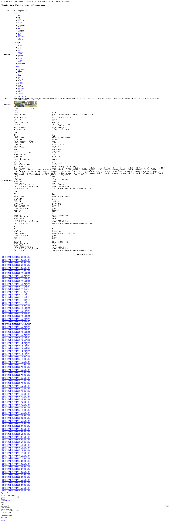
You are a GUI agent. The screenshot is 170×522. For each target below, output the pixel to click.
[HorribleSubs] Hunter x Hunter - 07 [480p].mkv (16, 265)
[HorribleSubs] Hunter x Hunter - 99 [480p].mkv (16, 490)
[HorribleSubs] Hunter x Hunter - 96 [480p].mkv (16, 485)
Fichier (20, 71)
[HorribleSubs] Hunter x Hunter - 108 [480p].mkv (16, 285)
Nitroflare (20, 55)
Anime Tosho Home (6, 1)
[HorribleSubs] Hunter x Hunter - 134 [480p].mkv (16, 331)
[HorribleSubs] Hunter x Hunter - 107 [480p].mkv (16, 283)
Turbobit (20, 58)
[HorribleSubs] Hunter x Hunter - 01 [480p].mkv (16, 256)
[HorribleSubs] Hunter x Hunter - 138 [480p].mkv (16, 337)
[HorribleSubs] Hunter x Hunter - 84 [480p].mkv (16, 466)
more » (40, 107)
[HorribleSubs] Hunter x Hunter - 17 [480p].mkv (16, 359)
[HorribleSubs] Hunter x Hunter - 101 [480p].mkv (16, 273)
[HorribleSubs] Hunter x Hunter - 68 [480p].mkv (16, 441)
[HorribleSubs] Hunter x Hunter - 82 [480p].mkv (16, 463)
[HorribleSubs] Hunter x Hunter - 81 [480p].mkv (16, 461)
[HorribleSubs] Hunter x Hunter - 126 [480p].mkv (16, 316)
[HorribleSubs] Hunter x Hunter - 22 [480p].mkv (16, 367)
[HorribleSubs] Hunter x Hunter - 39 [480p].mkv (16, 395)
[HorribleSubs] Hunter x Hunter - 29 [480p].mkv (16, 379)
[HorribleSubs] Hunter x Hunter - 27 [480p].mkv (16, 375)
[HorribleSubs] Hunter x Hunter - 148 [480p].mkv (16, 355)
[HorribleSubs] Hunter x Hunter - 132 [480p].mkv (16, 328)
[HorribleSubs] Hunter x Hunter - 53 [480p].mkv (16, 417)
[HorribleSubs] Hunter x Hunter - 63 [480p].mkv (16, 433)
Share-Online (21, 31)
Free (19, 50)
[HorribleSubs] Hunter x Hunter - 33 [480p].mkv (16, 385)
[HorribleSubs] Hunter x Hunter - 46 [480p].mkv (16, 406)
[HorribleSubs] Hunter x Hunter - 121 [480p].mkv (16, 308)
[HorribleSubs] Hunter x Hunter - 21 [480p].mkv (16, 366)
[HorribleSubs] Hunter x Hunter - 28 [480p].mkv (16, 377)
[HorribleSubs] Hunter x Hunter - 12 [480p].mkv (16, 305)
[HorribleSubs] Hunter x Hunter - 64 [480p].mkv (16, 434)
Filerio (19, 72)
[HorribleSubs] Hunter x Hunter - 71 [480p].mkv (16, 446)
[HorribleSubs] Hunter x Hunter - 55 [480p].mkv (16, 420)
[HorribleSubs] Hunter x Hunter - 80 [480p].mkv (16, 460)
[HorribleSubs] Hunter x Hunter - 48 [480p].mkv (16, 409)
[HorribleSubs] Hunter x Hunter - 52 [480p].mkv (16, 415)
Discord (3, 520)
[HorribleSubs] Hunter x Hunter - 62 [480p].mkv (16, 431)
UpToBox (20, 60)
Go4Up (16, 13)
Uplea (19, 35)
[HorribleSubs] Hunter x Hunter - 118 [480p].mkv (16, 302)
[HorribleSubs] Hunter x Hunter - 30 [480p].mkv (16, 380)
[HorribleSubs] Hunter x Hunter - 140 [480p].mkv (16, 342)
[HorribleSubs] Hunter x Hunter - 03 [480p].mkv (16, 259)
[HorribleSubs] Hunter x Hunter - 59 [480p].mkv (16, 426)
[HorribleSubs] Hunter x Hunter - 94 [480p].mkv (16, 482)
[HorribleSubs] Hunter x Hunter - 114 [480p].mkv (16, 296)
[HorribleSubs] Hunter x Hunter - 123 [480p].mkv (16, 312)
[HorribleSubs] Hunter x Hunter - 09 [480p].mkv (16, 269)
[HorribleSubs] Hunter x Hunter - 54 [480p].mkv (16, 418)
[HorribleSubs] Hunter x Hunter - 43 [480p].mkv (16, 401)
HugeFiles (20, 77)
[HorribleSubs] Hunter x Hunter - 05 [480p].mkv (16, 262)
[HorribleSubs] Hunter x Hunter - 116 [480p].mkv (16, 299)
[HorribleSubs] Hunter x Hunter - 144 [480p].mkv (16, 348)
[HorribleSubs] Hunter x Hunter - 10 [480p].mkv (16, 270)
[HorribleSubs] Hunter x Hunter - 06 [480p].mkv (16, 264)
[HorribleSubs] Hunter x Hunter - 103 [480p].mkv (16, 277)
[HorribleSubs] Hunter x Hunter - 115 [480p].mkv (16, 297)
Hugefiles (20, 52)
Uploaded (20, 90)
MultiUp (17, 66)
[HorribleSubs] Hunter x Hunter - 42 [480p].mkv (16, 399)
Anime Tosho (4, 492)
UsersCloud (21, 39)
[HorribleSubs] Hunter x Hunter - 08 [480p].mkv (16, 267)
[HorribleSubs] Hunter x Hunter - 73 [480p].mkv (16, 449)
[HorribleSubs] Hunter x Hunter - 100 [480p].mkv (16, 272)
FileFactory (21, 20)
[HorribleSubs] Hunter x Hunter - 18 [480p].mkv (16, 361)
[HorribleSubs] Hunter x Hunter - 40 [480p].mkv (16, 396)
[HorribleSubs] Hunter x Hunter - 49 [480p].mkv (16, 410)
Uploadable (21, 36)
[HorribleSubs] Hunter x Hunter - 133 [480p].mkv (16, 329)
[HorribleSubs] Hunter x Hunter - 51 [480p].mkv (16, 414)
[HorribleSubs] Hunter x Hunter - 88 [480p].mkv (16, 473)
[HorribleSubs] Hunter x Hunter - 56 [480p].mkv (16, 422)
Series (2, 500)
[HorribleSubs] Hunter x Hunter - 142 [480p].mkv (16, 345)
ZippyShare (21, 93)
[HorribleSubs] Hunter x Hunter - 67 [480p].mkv (16, 439)
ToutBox (20, 33)
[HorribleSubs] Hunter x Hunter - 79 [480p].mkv (16, 458)
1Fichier (20, 45)
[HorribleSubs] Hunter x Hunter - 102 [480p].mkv (16, 275)
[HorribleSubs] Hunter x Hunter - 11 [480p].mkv (16, 288)
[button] (37, 106)
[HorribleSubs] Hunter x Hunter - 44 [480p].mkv (16, 403)
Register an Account (6, 509)
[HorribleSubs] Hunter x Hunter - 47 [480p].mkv (16, 407)
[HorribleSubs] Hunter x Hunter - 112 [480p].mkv (16, 293)
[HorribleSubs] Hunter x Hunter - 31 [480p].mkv (16, 382)
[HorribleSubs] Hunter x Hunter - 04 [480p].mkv (16, 261)
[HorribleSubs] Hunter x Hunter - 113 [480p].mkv (16, 294)
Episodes (7, 500)
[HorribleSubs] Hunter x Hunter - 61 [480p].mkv (16, 430)
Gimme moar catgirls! (7, 515)
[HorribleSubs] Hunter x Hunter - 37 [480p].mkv (16, 391)
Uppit (19, 38)
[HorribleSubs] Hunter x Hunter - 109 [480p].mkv (16, 286)
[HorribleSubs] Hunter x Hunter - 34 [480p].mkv (16, 387)
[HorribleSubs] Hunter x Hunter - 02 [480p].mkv (16, 257)
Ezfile (19, 47)
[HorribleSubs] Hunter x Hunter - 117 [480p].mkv (16, 301)
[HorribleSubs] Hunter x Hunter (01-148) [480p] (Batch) (53, 1)
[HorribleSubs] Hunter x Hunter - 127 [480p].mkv (16, 318)
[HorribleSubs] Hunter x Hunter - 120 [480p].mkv (16, 307)
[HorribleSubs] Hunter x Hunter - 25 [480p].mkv (16, 372)
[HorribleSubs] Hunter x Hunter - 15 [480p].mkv (16, 356)
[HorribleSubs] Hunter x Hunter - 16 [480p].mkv (16, 358)
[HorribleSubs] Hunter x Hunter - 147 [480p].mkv (16, 353)
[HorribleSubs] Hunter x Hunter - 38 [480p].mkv (16, 393)
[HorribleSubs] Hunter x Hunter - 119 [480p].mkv (16, 304)
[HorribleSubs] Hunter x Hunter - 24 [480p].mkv (16, 371)
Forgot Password (5, 507)
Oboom (20, 28)
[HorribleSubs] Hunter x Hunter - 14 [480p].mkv (16, 340)
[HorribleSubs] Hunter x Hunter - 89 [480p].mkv (16, 474)
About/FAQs (4, 517)
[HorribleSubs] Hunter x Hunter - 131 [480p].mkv (16, 326)
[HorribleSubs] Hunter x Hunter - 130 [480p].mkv (16, 324)
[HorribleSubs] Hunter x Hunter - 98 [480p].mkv (16, 489)
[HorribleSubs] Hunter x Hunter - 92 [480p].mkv (16, 479)
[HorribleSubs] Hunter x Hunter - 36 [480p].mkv (16, 390)
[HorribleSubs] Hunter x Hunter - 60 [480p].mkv (16, 428)
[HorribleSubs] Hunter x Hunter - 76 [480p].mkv (16, 454)
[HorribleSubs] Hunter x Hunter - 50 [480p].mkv (16, 412)
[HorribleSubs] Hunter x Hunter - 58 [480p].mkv (16, 425)
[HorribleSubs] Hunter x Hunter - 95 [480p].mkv (16, 484)
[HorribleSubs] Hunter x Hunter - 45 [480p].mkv (16, 404)
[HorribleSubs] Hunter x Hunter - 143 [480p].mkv (16, 347)
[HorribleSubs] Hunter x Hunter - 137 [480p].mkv (16, 336)
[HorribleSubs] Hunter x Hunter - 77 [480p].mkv (16, 455)
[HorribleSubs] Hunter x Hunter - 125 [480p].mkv (16, 315)
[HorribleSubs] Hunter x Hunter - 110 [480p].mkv (16, 289)
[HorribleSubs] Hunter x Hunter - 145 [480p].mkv (16, 350)
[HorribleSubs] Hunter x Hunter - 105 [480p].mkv (16, 280)
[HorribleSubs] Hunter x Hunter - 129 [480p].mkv (16, 321)
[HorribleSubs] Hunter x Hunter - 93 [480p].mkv (16, 481)
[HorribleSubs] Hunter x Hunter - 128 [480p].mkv (16, 320)
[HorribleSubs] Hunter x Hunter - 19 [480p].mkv (16, 363)
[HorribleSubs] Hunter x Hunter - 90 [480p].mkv (16, 476)
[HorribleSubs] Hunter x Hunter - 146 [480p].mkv (16, 352)
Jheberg (17, 42)
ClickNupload (22, 69)
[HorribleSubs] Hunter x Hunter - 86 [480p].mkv (16, 469)
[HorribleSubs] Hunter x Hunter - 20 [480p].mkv (16, 364)
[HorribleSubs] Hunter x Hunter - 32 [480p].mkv (16, 383)
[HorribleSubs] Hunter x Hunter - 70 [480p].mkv (16, 444)
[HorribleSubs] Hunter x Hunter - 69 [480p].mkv (16, 442)
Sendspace (18, 96)
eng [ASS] (32, 109)
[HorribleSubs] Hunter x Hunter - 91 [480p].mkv (16, 477)
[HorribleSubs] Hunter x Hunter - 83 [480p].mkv (16, 465)
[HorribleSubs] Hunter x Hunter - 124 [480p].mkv (16, 313)
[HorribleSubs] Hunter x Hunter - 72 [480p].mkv (16, 447)
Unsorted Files (32, 1)
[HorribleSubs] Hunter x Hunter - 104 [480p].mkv (16, 278)
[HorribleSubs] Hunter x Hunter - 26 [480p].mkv (16, 374)
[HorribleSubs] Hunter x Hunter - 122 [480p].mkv (16, 310)
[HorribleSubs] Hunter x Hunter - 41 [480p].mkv (16, 398)
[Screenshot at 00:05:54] (31, 107)
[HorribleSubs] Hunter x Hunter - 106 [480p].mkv (16, 281)
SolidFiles (24, 96)
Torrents (3, 499)
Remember (4, 506)
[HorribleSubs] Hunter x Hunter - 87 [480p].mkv (16, 471)
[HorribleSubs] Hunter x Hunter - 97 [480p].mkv (16, 487)
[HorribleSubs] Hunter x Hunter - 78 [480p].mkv (16, 457)
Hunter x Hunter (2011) (20, 1)
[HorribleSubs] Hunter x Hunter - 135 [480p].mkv (16, 332)
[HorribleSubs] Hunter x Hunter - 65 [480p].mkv (16, 436)
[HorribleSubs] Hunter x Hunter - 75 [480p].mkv (16, 452)
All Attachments (24, 109)
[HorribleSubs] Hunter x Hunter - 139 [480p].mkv (16, 339)
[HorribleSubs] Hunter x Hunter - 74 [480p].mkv (16, 450)
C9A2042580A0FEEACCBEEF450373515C (27, 100)
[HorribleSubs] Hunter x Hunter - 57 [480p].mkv (16, 423)
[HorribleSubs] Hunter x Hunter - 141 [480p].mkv (16, 344)
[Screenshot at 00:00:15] (19, 107)
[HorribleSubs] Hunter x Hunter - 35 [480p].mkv (16, 388)
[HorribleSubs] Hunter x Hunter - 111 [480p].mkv (16, 291)
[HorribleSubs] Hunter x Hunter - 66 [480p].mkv (16, 438)
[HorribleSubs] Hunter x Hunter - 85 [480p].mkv (16, 468)
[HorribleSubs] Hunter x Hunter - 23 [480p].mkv (16, 369)
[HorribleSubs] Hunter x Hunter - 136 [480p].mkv (16, 334)
